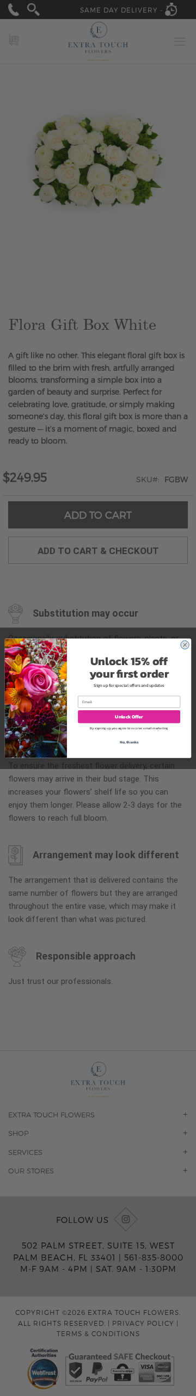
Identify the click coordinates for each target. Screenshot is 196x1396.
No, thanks (129, 742)
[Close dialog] (184, 644)
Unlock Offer (129, 716)
